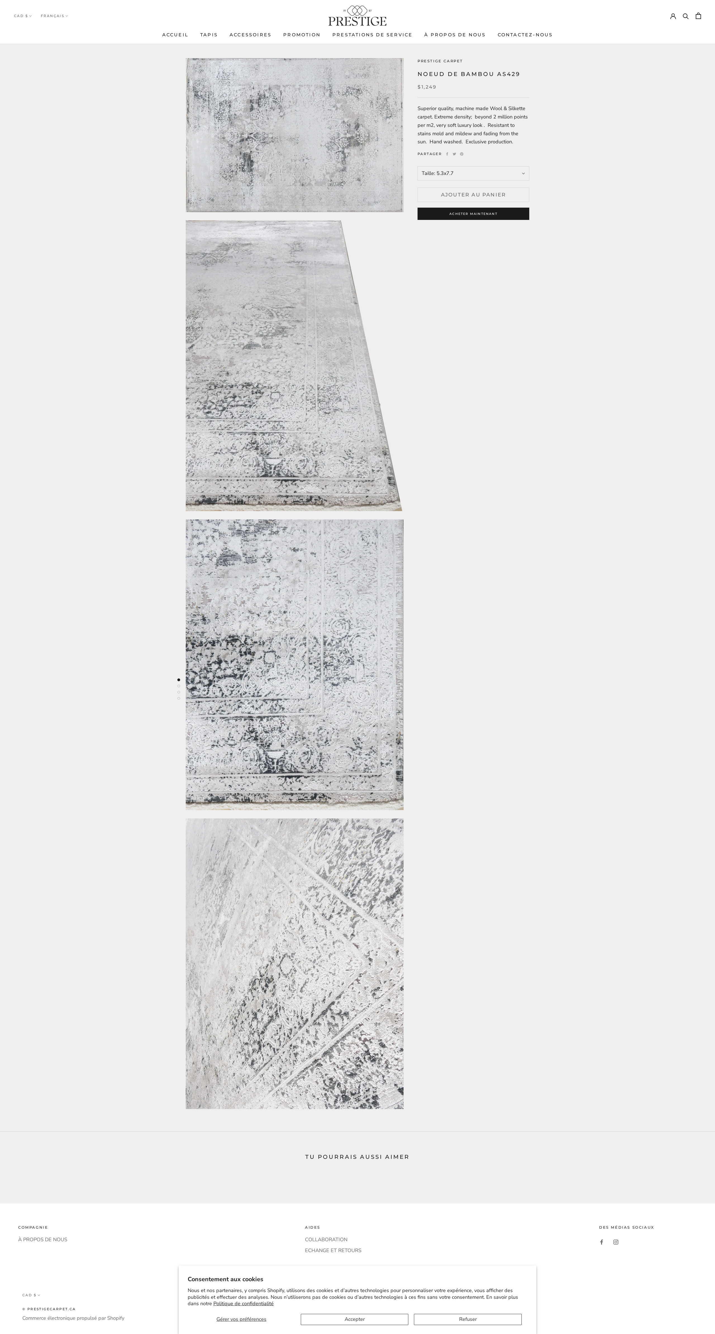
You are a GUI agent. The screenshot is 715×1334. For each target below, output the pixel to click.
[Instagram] (615, 1242)
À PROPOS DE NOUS (455, 34)
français (52, 16)
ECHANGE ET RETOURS (333, 1250)
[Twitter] (454, 154)
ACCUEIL (175, 34)
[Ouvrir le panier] (698, 16)
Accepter (355, 1319)
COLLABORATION (326, 1239)
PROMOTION (302, 34)
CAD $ (21, 16)
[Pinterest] (461, 154)
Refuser (468, 1319)
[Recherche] (686, 15)
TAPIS (209, 34)
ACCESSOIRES (250, 34)
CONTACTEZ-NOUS (525, 34)
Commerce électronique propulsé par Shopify (73, 1318)
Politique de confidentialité (243, 1303)
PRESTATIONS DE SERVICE (372, 34)
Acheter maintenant (473, 214)
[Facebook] (447, 154)
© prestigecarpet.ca (49, 1309)
